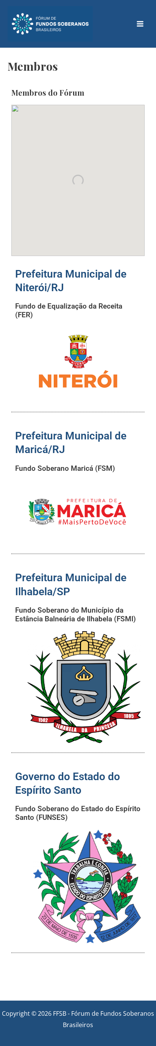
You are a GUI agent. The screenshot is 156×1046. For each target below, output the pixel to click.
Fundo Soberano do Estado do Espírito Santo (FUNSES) (77, 813)
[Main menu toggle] (140, 24)
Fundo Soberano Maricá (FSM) (65, 468)
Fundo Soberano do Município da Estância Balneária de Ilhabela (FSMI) (75, 614)
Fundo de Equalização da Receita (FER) (68, 310)
